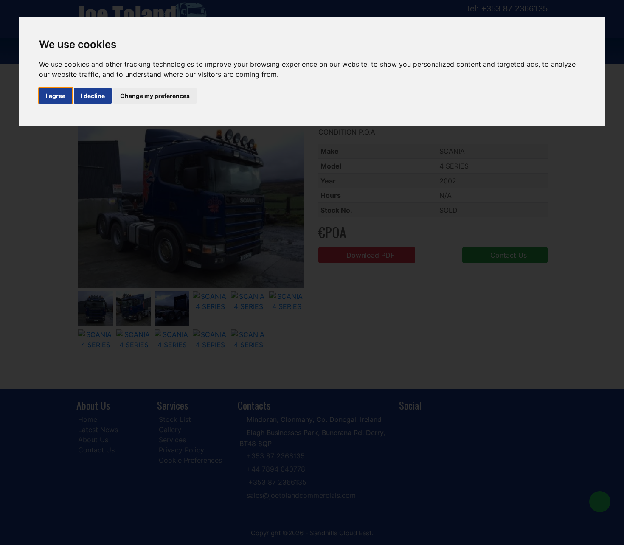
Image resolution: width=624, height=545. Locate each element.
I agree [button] (55, 95)
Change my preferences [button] (155, 95)
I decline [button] (93, 95)
